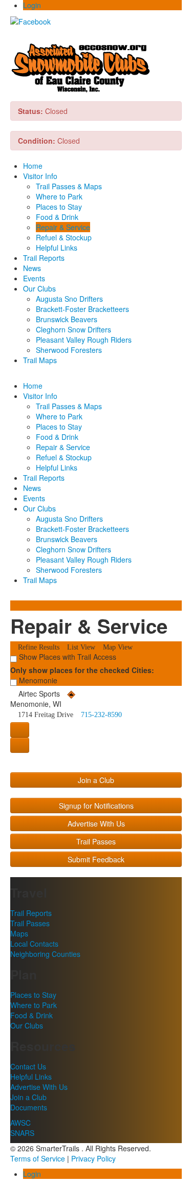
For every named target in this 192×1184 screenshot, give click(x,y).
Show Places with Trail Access (66, 657)
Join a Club (96, 780)
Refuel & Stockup (64, 237)
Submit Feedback (96, 859)
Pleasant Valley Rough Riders (84, 339)
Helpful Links (56, 247)
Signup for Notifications (96, 805)
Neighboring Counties (45, 954)
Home (32, 166)
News (32, 268)
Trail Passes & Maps (69, 186)
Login (32, 5)
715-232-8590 (100, 715)
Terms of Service (37, 1158)
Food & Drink (57, 217)
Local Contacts (34, 944)
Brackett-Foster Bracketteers (82, 309)
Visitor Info (40, 176)
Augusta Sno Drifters (69, 299)
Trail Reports (44, 258)
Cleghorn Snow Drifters (73, 329)
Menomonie (37, 680)
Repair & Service (63, 227)
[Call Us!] (19, 745)
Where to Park (59, 196)
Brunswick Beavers (66, 319)
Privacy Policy (93, 1158)
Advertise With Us (96, 823)
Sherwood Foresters (69, 350)
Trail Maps (40, 360)
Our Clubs (39, 288)
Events (34, 278)
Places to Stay (59, 207)
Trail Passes (96, 841)
